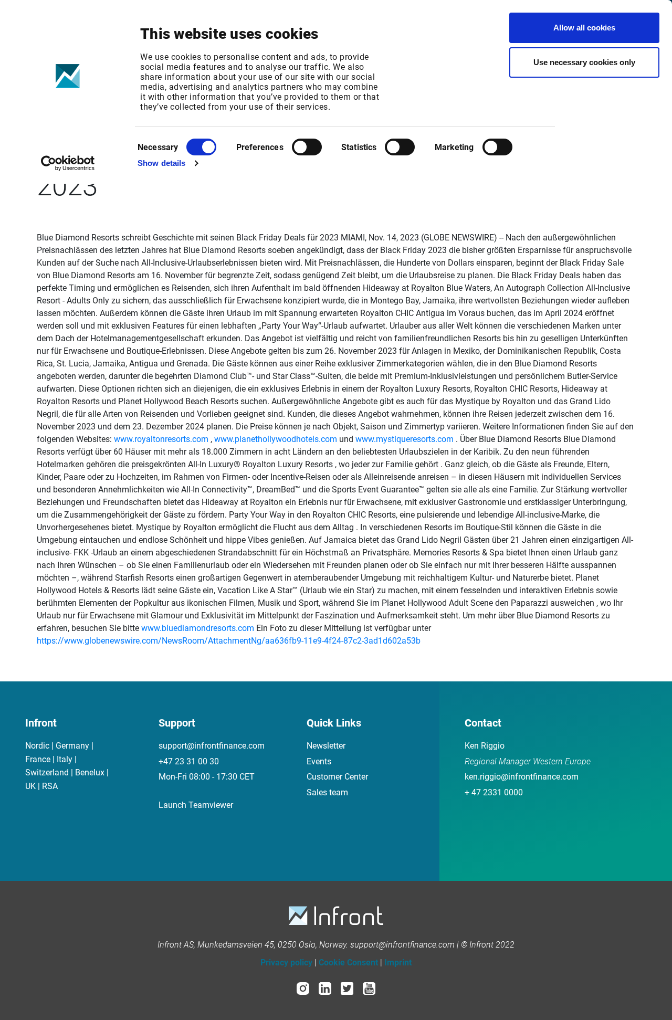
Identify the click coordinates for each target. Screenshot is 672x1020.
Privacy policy (286, 963)
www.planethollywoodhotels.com (275, 439)
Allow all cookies (584, 27)
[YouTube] (369, 988)
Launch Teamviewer (196, 805)
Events (319, 761)
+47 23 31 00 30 (189, 761)
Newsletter (326, 746)
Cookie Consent (348, 963)
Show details (161, 163)
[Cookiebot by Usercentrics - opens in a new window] (68, 163)
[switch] (307, 147)
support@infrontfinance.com (212, 746)
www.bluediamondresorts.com (197, 628)
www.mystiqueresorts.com (404, 439)
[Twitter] (347, 988)
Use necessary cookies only (584, 62)
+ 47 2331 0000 (494, 792)
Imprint (398, 963)
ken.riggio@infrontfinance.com (522, 777)
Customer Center (337, 777)
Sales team (327, 792)
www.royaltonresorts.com (161, 439)
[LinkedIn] (325, 988)
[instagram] (303, 988)
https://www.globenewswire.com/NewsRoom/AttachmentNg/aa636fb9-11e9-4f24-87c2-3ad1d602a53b (229, 641)
